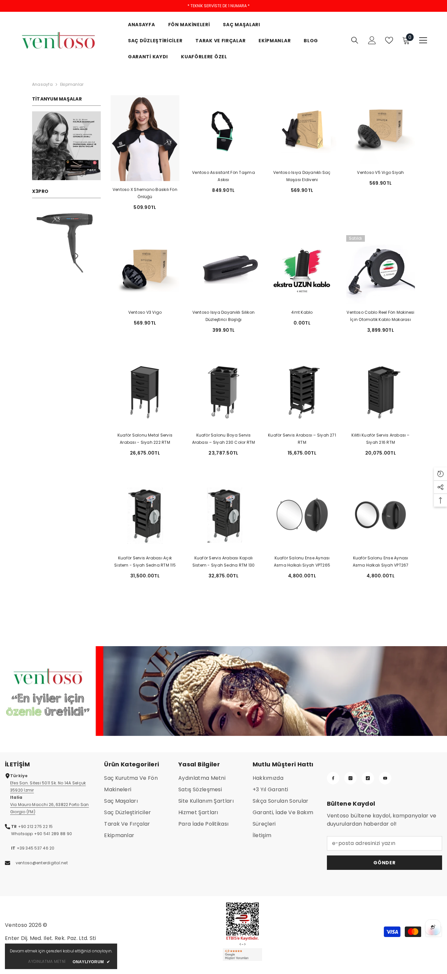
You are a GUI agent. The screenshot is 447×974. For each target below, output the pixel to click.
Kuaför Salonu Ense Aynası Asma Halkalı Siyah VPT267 (381, 561)
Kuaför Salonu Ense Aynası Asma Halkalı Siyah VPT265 (302, 561)
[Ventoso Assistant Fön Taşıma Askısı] (223, 129)
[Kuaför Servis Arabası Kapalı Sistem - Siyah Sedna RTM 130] (223, 515)
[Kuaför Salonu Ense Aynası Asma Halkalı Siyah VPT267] (380, 515)
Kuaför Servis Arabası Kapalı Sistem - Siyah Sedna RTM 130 (223, 561)
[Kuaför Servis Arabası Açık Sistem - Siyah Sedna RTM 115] (145, 515)
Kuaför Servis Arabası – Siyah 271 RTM (302, 438)
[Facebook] (333, 778)
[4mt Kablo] (302, 269)
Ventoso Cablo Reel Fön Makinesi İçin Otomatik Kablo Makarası (380, 315)
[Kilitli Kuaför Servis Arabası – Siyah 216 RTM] (380, 392)
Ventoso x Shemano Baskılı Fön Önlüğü (145, 193)
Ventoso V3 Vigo (145, 312)
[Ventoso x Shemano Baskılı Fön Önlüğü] (145, 138)
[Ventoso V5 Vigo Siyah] (380, 129)
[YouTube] (385, 778)
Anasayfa (42, 84)
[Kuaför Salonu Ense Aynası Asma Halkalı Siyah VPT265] (302, 515)
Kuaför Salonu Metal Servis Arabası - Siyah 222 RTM (144, 438)
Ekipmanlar (71, 84)
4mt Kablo (302, 312)
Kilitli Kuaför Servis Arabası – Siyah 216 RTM (380, 438)
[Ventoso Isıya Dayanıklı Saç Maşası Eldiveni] (302, 129)
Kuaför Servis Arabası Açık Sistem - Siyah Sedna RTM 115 (145, 561)
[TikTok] (368, 778)
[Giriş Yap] (372, 40)
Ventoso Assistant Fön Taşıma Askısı (223, 176)
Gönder (384, 862)
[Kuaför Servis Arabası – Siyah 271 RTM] (302, 392)
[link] (66, 145)
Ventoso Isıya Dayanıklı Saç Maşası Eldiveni (302, 176)
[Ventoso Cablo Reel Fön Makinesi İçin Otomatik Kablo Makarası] (380, 269)
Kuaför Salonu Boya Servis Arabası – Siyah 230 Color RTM (223, 438)
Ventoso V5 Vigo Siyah (380, 172)
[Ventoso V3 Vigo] (145, 269)
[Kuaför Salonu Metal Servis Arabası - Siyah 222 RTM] (145, 392)
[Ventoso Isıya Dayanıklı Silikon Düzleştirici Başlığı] (223, 269)
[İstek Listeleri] (389, 40)
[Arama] (354, 40)
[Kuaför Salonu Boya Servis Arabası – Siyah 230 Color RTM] (223, 392)
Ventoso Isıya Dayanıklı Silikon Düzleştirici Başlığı (223, 315)
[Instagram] (350, 778)
